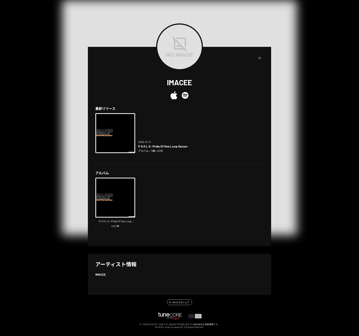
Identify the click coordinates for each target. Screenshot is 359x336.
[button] (260, 58)
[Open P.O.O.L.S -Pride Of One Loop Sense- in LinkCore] (115, 133)
